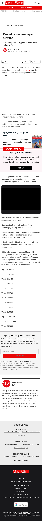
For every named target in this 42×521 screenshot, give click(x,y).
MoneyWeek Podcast (11, 444)
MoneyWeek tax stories (21, 460)
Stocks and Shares (18, 25)
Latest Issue (21, 435)
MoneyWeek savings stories (31, 456)
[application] (21, 199)
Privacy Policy (21, 488)
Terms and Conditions (21, 485)
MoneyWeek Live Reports (21, 448)
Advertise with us (21, 494)
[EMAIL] (14, 385)
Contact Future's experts (21, 482)
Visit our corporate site (27, 513)
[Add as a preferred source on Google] (21, 504)
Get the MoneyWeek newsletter (31, 432)
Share (6, 62)
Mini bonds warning (19, 11)
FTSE (28, 70)
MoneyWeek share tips (10, 456)
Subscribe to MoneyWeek (11, 432)
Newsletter (37, 62)
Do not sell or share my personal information (21, 497)
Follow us (26, 62)
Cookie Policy (21, 491)
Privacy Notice (25, 363)
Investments (6, 25)
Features (27, 51)
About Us (21, 479)
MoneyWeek (14, 49)
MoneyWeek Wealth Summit (31, 444)
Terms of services (24, 361)
